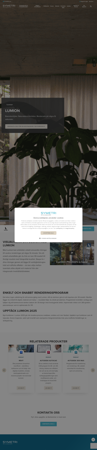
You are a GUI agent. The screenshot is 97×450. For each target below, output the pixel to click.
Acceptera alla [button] (48, 233)
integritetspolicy (69, 228)
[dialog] (49, 225)
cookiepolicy (59, 228)
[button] (48, 238)
